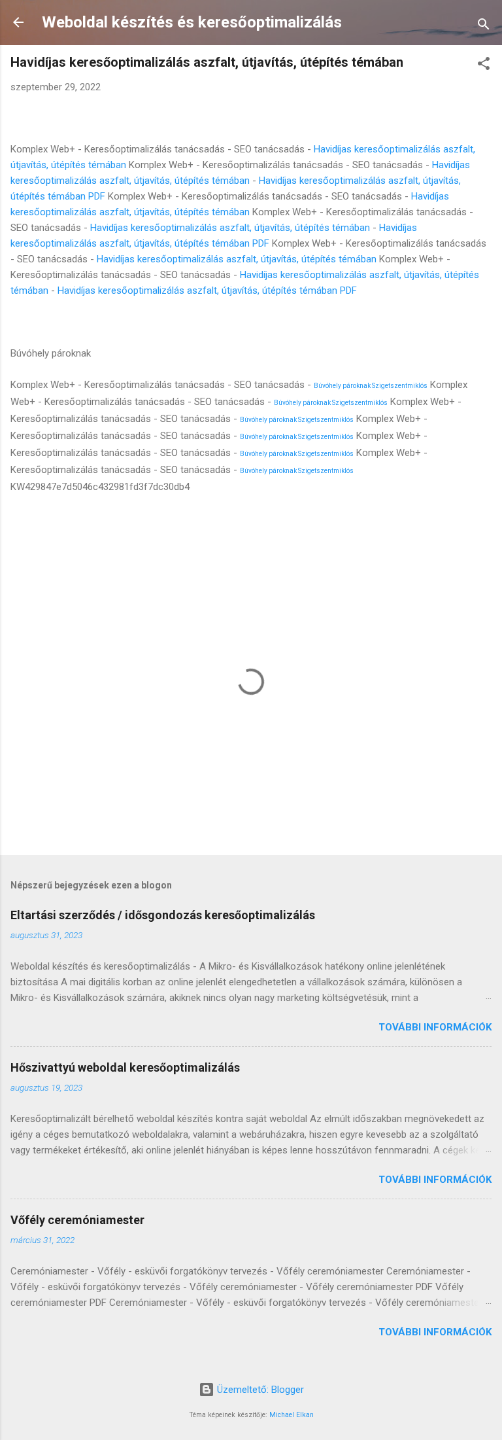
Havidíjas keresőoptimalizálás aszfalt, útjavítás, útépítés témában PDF (207, 290)
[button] (484, 66)
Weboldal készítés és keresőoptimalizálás (192, 22)
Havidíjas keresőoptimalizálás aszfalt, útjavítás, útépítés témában (230, 228)
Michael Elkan (291, 1415)
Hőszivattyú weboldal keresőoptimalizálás (125, 1067)
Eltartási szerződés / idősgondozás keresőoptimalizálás (162, 915)
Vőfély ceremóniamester (77, 1220)
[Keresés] (484, 26)
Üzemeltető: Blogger (259, 1390)
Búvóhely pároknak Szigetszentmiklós (370, 385)
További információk (435, 1027)
